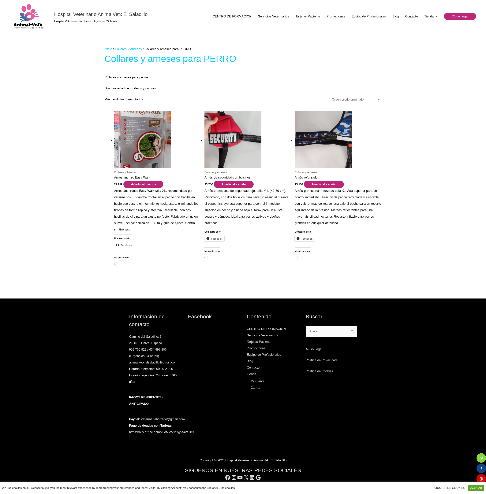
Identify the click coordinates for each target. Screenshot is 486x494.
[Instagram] (234, 477)
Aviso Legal (314, 349)
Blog (395, 16)
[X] (246, 477)
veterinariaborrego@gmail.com (163, 419)
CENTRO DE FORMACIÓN (232, 16)
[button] (435, 16)
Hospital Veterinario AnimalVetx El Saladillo (101, 14)
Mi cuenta (257, 381)
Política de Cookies (319, 371)
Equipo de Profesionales (369, 16)
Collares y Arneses (128, 49)
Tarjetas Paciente (308, 16)
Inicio (108, 49)
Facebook (200, 316)
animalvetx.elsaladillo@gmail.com (153, 362)
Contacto (411, 16)
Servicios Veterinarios (273, 16)
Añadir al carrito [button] (143, 184)
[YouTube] (240, 477)
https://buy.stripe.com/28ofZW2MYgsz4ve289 (161, 432)
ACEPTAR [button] (476, 487)
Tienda (429, 16)
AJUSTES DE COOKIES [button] (449, 487)
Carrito (255, 387)
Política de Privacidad (321, 360)
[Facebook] (228, 477)
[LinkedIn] (252, 477)
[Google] (258, 477)
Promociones (336, 16)
